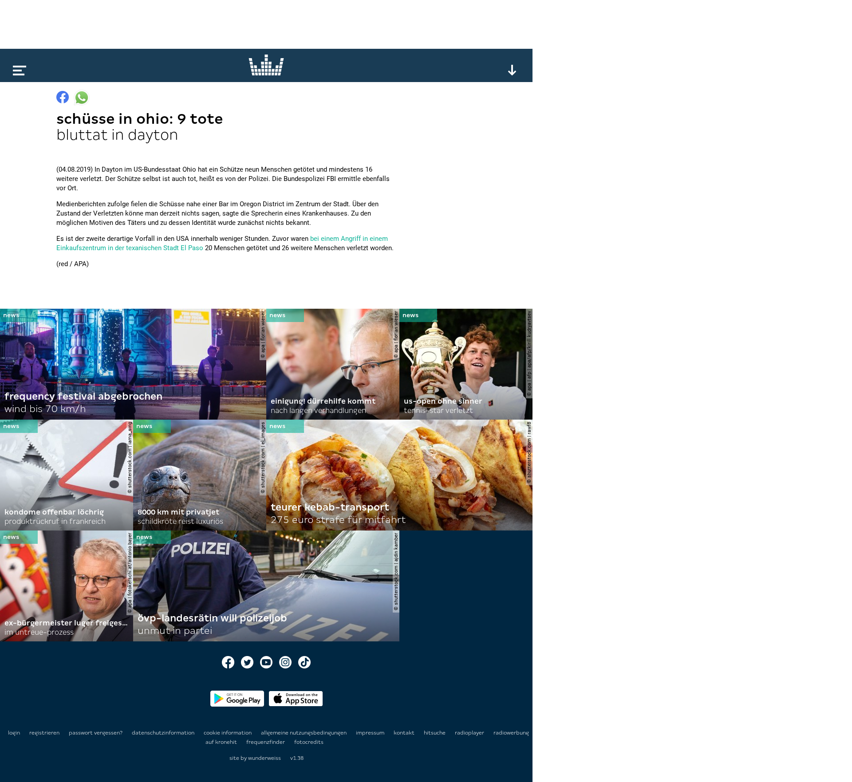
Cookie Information (228, 733)
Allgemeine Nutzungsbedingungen (304, 733)
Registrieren (44, 733)
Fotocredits (308, 742)
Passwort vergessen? (95, 733)
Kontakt (405, 733)
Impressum (371, 733)
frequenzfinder (266, 742)
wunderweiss (264, 758)
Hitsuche (435, 733)
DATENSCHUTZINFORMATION (164, 733)
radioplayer (470, 733)
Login (14, 733)
